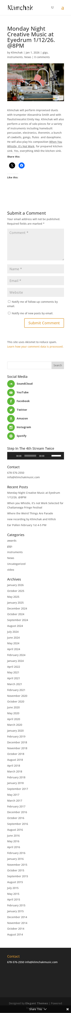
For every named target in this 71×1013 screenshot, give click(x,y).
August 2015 (15, 882)
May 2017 (13, 794)
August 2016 (15, 829)
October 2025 (15, 591)
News (27, 57)
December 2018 (17, 742)
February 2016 (16, 853)
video (10, 569)
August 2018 (15, 759)
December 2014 (17, 917)
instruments (15, 57)
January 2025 (15, 602)
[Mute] (48, 456)
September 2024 (17, 620)
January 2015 (15, 911)
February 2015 (16, 905)
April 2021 (13, 678)
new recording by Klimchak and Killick (31, 519)
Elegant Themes (36, 1003)
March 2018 (14, 771)
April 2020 (13, 719)
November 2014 (17, 923)
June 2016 (13, 835)
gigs (45, 52)
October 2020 (15, 701)
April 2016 (13, 847)
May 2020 (13, 713)
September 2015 (17, 876)
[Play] (12, 456)
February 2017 (16, 806)
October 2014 (15, 928)
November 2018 (17, 748)
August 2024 (15, 626)
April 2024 (13, 649)
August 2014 (15, 934)
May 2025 (13, 596)
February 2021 (16, 690)
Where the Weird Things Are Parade (30, 513)
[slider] (56, 455)
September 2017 (17, 789)
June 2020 (13, 707)
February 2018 (16, 777)
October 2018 (15, 754)
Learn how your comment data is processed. (35, 346)
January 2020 (15, 730)
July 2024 (13, 631)
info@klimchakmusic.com (23, 477)
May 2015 (13, 894)
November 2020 (17, 696)
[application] (35, 456)
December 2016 (17, 812)
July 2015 (13, 888)
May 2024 (13, 643)
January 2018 (15, 783)
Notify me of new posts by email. (32, 313)
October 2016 (15, 818)
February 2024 (16, 655)
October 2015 (15, 870)
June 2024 (13, 637)
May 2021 (13, 672)
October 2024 (15, 614)
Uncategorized (16, 564)
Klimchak (17, 52)
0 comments (42, 57)
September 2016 (17, 824)
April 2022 (13, 666)
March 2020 (14, 725)
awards (11, 540)
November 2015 (17, 864)
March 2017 (14, 800)
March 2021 (14, 684)
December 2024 (17, 608)
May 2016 (13, 841)
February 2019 (16, 736)
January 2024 (15, 661)
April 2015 (13, 899)
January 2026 (15, 585)
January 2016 (15, 859)
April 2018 (13, 765)
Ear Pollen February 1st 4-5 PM (26, 525)
